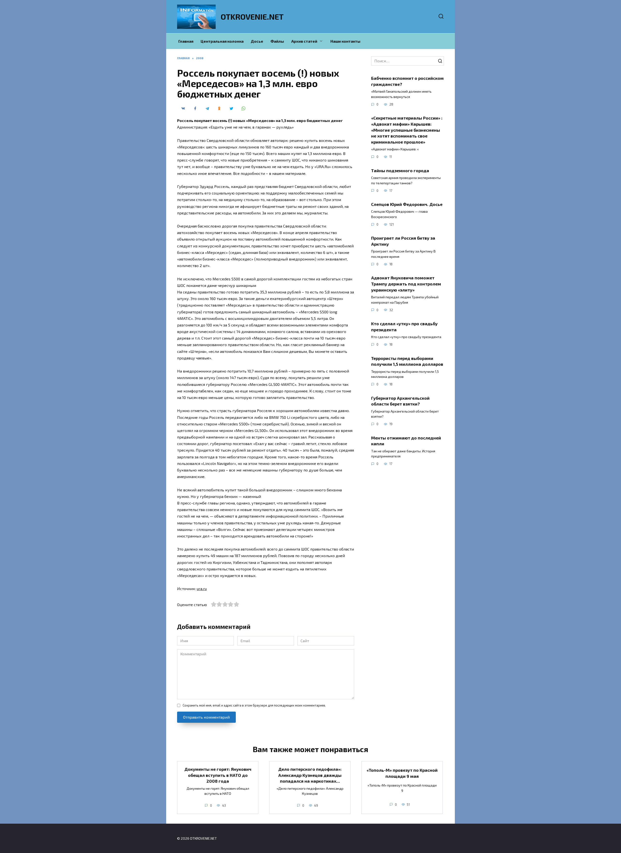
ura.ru (202, 588)
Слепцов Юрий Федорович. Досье (406, 204)
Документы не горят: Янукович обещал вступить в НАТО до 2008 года (217, 775)
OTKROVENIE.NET (252, 16)
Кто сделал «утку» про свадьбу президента (404, 326)
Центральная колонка (222, 41)
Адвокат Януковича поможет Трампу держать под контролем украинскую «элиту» (406, 283)
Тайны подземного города (400, 170)
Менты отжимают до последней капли (406, 440)
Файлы (277, 41)
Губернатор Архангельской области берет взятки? (400, 400)
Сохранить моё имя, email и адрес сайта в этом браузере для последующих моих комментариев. (254, 705)
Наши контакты (345, 41)
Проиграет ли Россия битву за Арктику (403, 241)
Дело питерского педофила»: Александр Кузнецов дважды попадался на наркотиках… (310, 775)
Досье (257, 41)
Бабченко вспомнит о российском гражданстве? (407, 81)
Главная (185, 41)
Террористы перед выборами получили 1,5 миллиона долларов (407, 361)
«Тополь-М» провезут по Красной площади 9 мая (402, 773)
